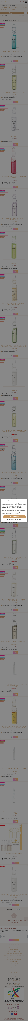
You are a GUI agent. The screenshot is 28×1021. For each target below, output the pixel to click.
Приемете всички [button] (14, 516)
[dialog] (14, 510)
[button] (14, 519)
